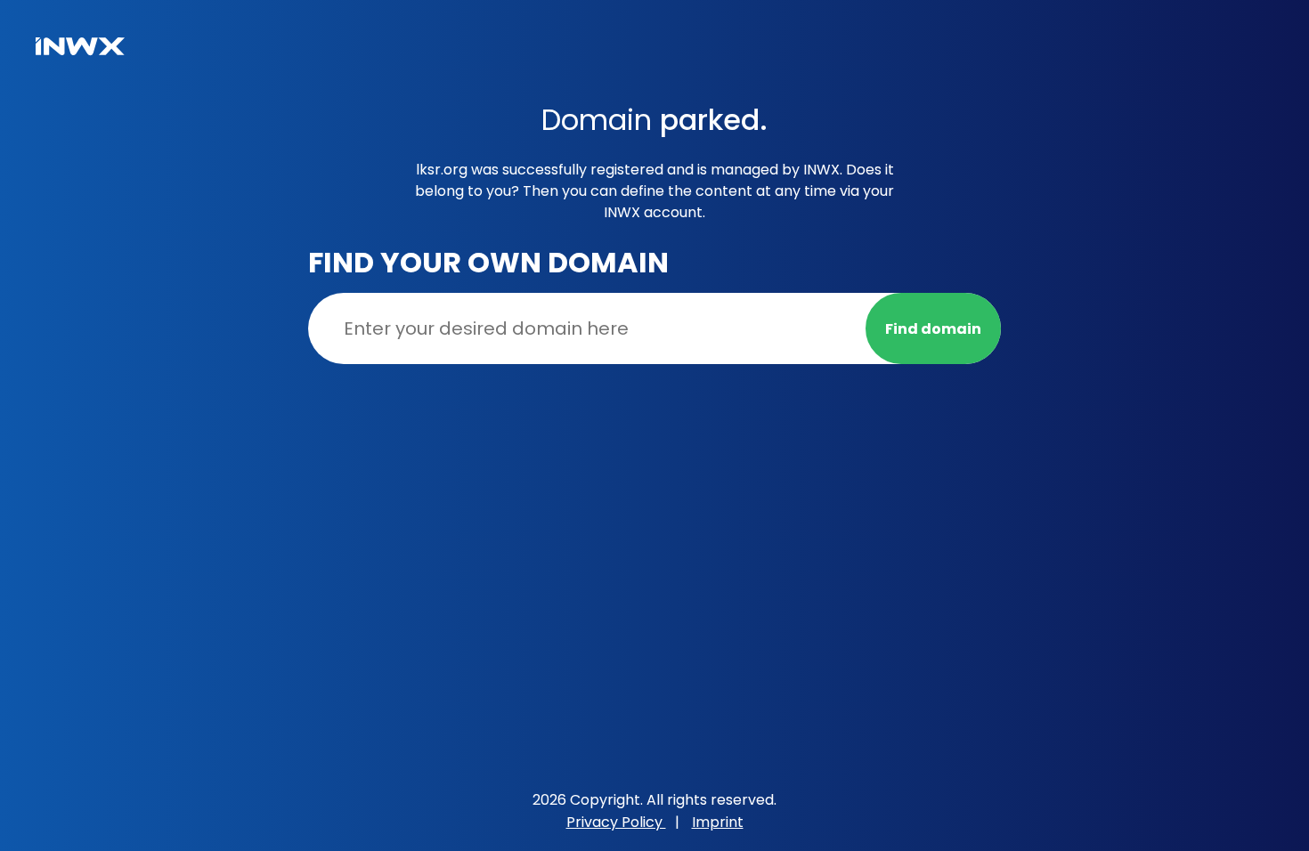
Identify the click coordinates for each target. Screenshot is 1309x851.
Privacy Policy (616, 822)
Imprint (718, 822)
